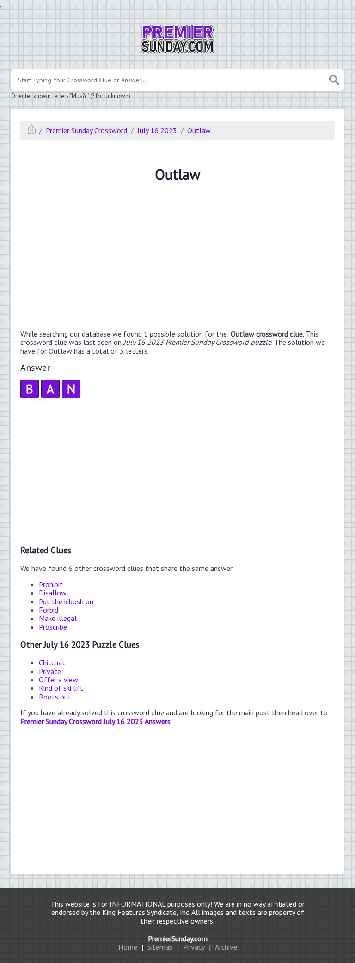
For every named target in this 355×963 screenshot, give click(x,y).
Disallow (53, 592)
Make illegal (58, 618)
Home (127, 946)
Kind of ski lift (61, 688)
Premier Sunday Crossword (86, 130)
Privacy (194, 946)
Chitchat (52, 662)
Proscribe (53, 627)
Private (50, 671)
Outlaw (199, 130)
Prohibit (51, 584)
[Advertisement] (177, 257)
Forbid (48, 609)
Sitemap (160, 946)
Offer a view (58, 679)
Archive (226, 946)
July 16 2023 (157, 130)
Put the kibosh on (66, 601)
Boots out (55, 696)
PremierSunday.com (178, 938)
